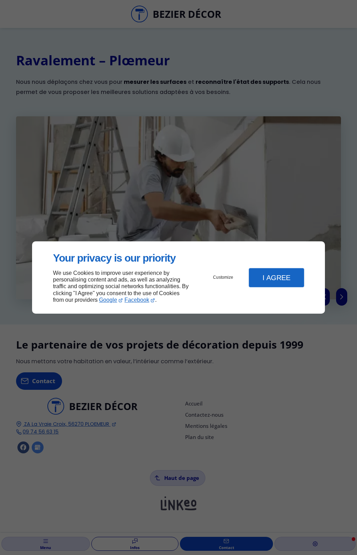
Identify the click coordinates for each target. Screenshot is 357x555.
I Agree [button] (276, 278)
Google (108, 300)
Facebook (136, 300)
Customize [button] (223, 277)
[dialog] (178, 277)
